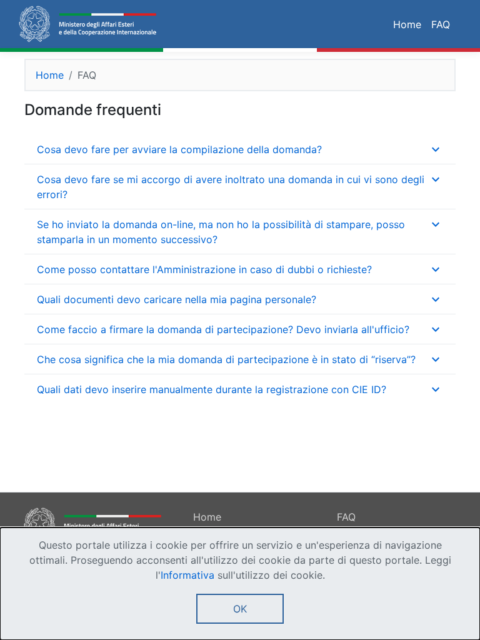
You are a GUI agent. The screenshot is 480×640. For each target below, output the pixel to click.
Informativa (187, 575)
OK (240, 608)
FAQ (440, 24)
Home (407, 24)
